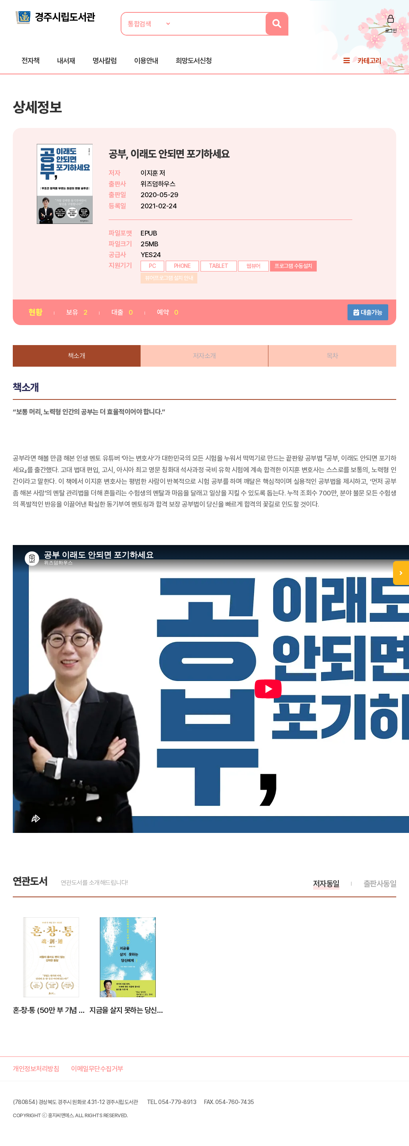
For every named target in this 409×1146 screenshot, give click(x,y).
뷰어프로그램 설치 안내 (169, 278)
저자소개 (204, 356)
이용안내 (146, 60)
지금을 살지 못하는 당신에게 (127, 1010)
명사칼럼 (105, 60)
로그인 (391, 31)
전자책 (31, 60)
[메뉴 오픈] (401, 573)
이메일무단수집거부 (97, 1069)
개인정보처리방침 (36, 1069)
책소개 (76, 356)
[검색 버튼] (277, 24)
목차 (332, 356)
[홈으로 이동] (55, 17)
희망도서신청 (194, 60)
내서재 (66, 60)
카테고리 (369, 60)
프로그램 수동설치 (293, 266)
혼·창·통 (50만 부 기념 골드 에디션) (51, 1010)
